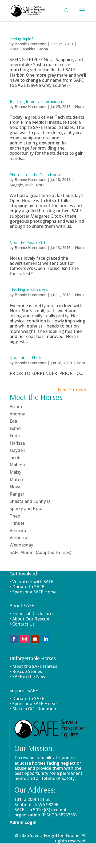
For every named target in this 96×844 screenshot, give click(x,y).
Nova (15, 487)
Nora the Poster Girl (27, 242)
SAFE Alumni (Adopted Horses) (40, 552)
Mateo (16, 479)
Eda (13, 421)
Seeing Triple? (21, 38)
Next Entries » (72, 390)
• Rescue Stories (26, 671)
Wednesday (21, 545)
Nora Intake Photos (27, 357)
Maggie (16, 184)
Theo (15, 516)
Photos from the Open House (35, 174)
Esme (15, 428)
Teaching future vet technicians (37, 101)
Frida (15, 435)
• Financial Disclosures (32, 613)
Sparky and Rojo (26, 508)
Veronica (18, 538)
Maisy (15, 472)
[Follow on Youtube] (35, 639)
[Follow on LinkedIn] (46, 639)
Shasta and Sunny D (30, 501)
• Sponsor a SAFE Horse (33, 704)
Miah (29, 184)
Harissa (17, 443)
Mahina (17, 465)
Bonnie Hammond (30, 43)
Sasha (43, 48)
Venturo (18, 530)
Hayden (17, 450)
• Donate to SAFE (27, 587)
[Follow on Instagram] (24, 639)
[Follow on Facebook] (14, 639)
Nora (14, 48)
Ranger (17, 494)
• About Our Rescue (29, 619)
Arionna (17, 414)
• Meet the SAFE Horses (33, 666)
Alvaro (16, 407)
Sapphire (28, 48)
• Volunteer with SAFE (31, 582)
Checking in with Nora (29, 289)
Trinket (17, 523)
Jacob (15, 457)
